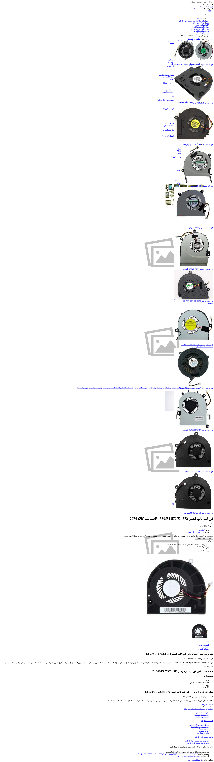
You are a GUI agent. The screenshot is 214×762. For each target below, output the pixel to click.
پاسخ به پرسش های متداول (199, 725)
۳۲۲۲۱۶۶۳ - (151, 754)
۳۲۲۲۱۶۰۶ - (192, 754)
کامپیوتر (197, 39)
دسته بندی (200, 18)
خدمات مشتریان (207, 721)
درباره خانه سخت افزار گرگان (198, 743)
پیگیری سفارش (203, 733)
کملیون (202, 530)
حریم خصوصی (203, 731)
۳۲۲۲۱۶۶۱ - (172, 754)
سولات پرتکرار (198, 23)
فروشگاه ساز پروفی (194, 760)
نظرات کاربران (203, 649)
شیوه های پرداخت (202, 717)
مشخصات (205, 647)
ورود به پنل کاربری (206, 6)
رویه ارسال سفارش (201, 715)
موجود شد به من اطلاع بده (204, 538)
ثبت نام (196, 8)
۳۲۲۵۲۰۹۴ (142, 754)
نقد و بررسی (204, 645)
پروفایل (210, 11)
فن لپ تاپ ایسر (194, 532)
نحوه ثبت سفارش (202, 713)
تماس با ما (200, 25)
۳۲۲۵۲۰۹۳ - (161, 754)
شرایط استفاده (203, 729)
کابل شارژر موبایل (197, 29)
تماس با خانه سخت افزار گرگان (197, 741)
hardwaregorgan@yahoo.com (188, 756)
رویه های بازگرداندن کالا (200, 727)
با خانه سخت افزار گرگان (203, 737)
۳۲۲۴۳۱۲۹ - (182, 754)
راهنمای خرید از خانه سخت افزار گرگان (198, 709)
